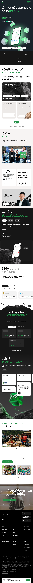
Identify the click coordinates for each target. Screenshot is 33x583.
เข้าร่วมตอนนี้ (6, 183)
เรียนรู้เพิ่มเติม (21, 116)
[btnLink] (6, 452)
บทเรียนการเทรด (24, 96)
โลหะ (17, 285)
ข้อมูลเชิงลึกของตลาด (8, 113)
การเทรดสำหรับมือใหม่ (7, 96)
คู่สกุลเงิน (11, 285)
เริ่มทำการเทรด (4, 229)
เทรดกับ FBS (16, 122)
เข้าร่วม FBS (7, 461)
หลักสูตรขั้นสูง (16, 96)
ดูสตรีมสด (5, 204)
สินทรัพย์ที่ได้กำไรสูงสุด (15, 350)
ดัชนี (4, 288)
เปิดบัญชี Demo (9, 17)
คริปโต (14, 288)
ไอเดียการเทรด (8, 116)
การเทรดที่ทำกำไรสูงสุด (21, 326)
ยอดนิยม (4, 285)
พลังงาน (23, 285)
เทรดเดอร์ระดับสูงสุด (12, 326)
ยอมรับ (28, 580)
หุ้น (9, 288)
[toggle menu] (30, 1)
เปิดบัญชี (28, 1)
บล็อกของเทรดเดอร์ (7, 98)
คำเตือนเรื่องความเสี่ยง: (5, 573)
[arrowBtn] (29, 161)
